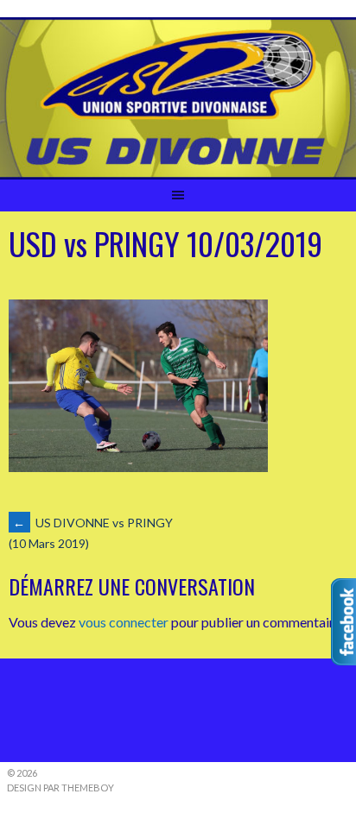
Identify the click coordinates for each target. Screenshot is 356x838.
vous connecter (123, 622)
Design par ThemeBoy (60, 787)
